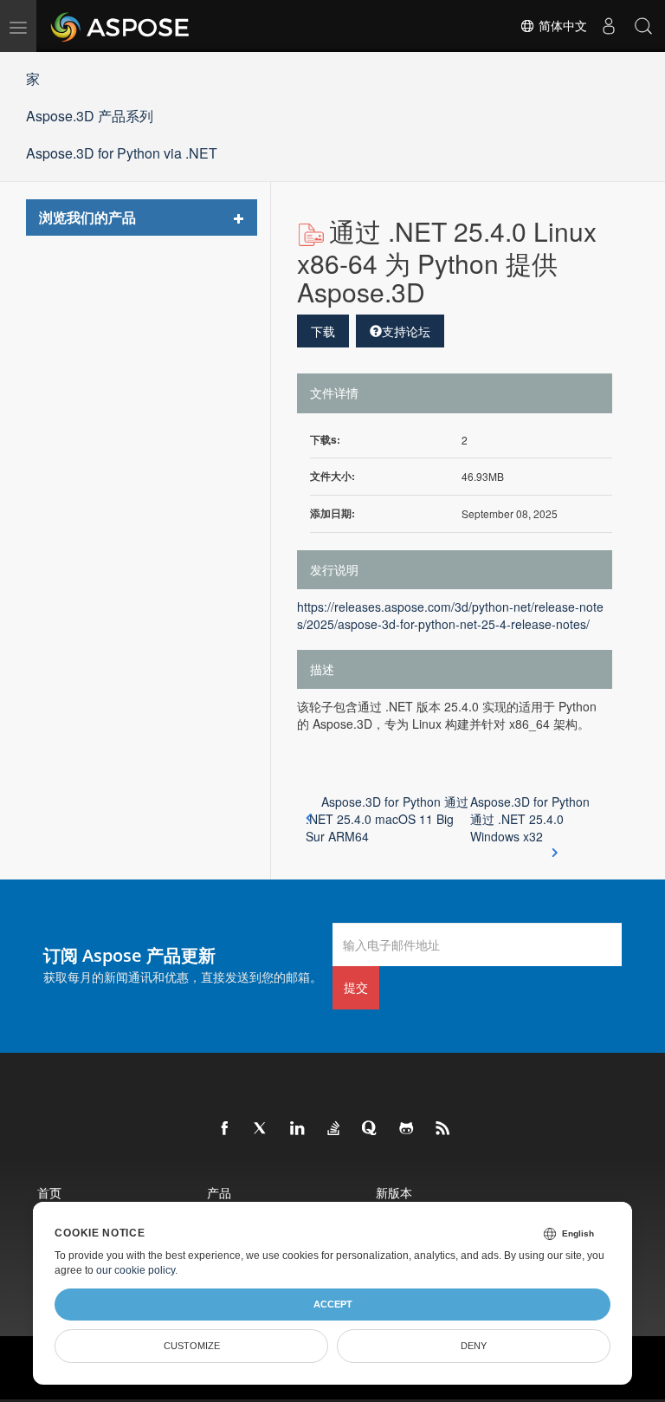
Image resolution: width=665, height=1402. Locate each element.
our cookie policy (135, 1270)
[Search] (643, 26)
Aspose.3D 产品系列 (89, 116)
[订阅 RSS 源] (443, 1129)
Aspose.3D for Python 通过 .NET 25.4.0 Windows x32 (530, 819)
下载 (323, 331)
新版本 (394, 1193)
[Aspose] (120, 26)
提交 (356, 987)
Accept (332, 1304)
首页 (49, 1193)
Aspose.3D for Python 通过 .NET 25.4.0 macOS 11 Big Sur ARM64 (387, 819)
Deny (474, 1345)
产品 (219, 1193)
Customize (192, 1345)
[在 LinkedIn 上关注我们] (298, 1129)
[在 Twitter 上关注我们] (261, 1129)
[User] (608, 26)
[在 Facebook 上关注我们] (225, 1129)
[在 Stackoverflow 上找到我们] (334, 1129)
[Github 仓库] (407, 1129)
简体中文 (561, 26)
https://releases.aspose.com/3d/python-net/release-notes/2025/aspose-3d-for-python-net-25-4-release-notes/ (450, 615)
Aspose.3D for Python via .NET (121, 153)
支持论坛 (406, 331)
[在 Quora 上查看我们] (370, 1129)
